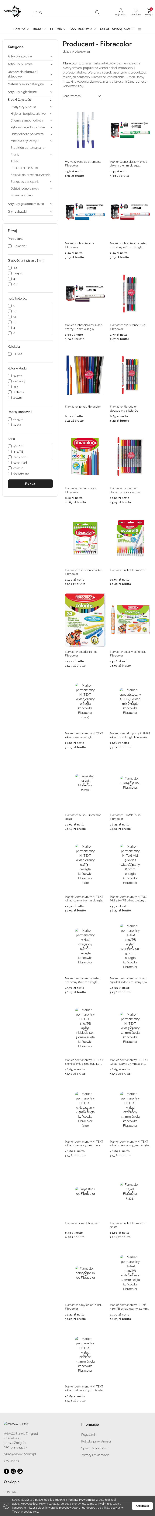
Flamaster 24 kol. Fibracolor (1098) (83, 817)
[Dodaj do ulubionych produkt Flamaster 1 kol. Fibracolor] (101, 1169)
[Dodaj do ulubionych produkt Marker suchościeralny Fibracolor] (101, 189)
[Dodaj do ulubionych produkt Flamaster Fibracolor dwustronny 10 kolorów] (146, 434)
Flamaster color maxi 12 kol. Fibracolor (128, 653)
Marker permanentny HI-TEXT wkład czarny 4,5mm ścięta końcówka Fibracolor (129, 1062)
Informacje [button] (90, 1424)
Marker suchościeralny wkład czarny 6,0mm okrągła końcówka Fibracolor (83, 327)
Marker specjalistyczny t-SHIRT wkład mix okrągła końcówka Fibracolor (130, 735)
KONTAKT (11, 1492)
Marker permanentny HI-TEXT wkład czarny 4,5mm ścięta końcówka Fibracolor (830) (84, 1143)
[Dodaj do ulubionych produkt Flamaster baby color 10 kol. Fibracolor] (101, 1250)
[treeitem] (30, 56)
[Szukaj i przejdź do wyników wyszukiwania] (97, 12)
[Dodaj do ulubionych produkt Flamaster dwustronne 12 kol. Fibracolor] (101, 516)
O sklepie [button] (12, 1482)
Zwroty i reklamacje (95, 1455)
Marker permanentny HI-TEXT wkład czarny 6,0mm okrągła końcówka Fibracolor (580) (84, 898)
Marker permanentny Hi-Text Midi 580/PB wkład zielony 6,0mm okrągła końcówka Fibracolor (128, 898)
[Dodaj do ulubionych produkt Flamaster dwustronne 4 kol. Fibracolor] (146, 271)
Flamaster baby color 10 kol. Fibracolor (83, 1306)
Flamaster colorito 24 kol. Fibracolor (81, 653)
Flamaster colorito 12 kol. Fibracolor (81, 490)
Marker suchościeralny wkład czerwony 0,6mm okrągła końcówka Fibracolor (128, 245)
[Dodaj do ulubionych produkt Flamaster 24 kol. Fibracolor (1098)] (101, 760)
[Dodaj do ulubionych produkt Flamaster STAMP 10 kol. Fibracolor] (146, 760)
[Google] (20, 1471)
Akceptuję (142, 1505)
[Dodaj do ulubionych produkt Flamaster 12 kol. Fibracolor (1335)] (146, 1169)
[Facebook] (6, 1471)
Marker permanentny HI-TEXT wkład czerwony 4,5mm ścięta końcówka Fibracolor (129, 1143)
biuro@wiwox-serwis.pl (20, 1454)
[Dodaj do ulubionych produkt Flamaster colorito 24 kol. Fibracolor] (101, 597)
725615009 (11, 1461)
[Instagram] (13, 1471)
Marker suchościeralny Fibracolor (79, 245)
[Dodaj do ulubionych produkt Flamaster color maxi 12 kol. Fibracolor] (146, 597)
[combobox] (82, 96)
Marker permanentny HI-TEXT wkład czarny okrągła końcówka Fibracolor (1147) (84, 735)
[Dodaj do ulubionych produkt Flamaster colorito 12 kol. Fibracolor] (101, 434)
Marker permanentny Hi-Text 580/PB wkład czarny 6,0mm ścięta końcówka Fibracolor (129, 1307)
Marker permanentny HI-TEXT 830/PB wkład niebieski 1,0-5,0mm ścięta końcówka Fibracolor (84, 1062)
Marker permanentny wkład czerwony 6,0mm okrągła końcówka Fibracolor (82, 980)
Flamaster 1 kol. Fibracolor (82, 1223)
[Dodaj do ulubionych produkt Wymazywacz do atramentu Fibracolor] (101, 107)
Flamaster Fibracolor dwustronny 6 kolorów (124, 408)
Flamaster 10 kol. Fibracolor (83, 406)
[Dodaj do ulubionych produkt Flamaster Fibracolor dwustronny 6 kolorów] (146, 352)
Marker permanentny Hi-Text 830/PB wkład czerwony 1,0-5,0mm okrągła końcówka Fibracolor (128, 980)
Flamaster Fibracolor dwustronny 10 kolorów (125, 490)
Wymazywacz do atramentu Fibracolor (83, 163)
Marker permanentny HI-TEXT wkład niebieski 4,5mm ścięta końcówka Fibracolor (84, 1388)
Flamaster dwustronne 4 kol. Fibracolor (128, 327)
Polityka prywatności (96, 1441)
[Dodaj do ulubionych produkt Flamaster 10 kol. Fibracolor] (101, 352)
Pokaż (30, 483)
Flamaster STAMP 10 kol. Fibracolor (126, 817)
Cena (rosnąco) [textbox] (72, 96)
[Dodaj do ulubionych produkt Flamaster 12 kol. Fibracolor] (146, 516)
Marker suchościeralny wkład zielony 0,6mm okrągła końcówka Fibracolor (128, 163)
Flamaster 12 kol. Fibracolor (127, 570)
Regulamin (88, 1434)
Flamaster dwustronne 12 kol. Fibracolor (83, 572)
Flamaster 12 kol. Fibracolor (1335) (127, 1225)
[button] (21, 29)
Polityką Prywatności (81, 1499)
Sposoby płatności (94, 1448)
